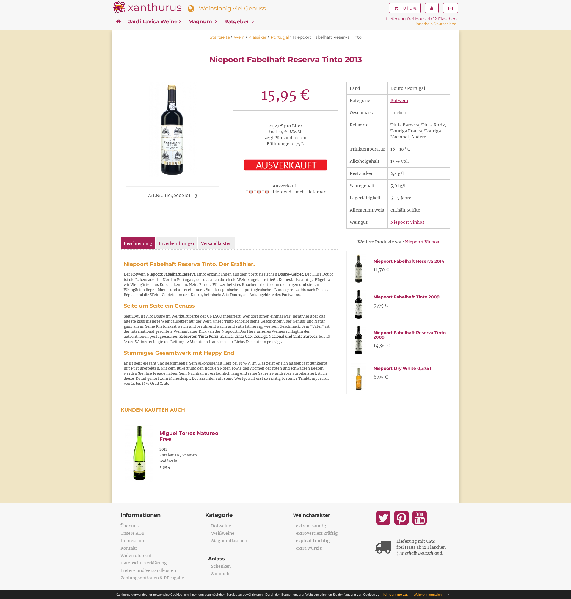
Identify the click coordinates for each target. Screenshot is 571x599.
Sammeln (221, 573)
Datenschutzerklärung (143, 563)
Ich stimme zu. (395, 594)
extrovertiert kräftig (317, 533)
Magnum (201, 21)
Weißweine (222, 533)
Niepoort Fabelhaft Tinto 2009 (407, 297)
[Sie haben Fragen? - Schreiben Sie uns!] (450, 8)
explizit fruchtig (313, 540)
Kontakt (128, 548)
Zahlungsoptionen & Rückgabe (152, 578)
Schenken (221, 566)
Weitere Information (428, 594)
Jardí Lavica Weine (153, 21)
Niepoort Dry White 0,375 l (402, 368)
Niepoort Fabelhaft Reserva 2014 (409, 261)
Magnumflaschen (229, 540)
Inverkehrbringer (176, 243)
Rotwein (399, 100)
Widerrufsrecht (136, 555)
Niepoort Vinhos (407, 222)
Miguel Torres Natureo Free (188, 436)
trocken (398, 112)
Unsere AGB (132, 533)
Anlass (216, 559)
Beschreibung (138, 243)
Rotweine (221, 525)
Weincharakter (311, 515)
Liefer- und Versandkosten (148, 570)
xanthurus (155, 7)
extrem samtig (311, 525)
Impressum (132, 540)
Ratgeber (237, 21)
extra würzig (309, 548)
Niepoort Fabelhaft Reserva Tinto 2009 (410, 335)
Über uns (129, 525)
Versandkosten (216, 243)
